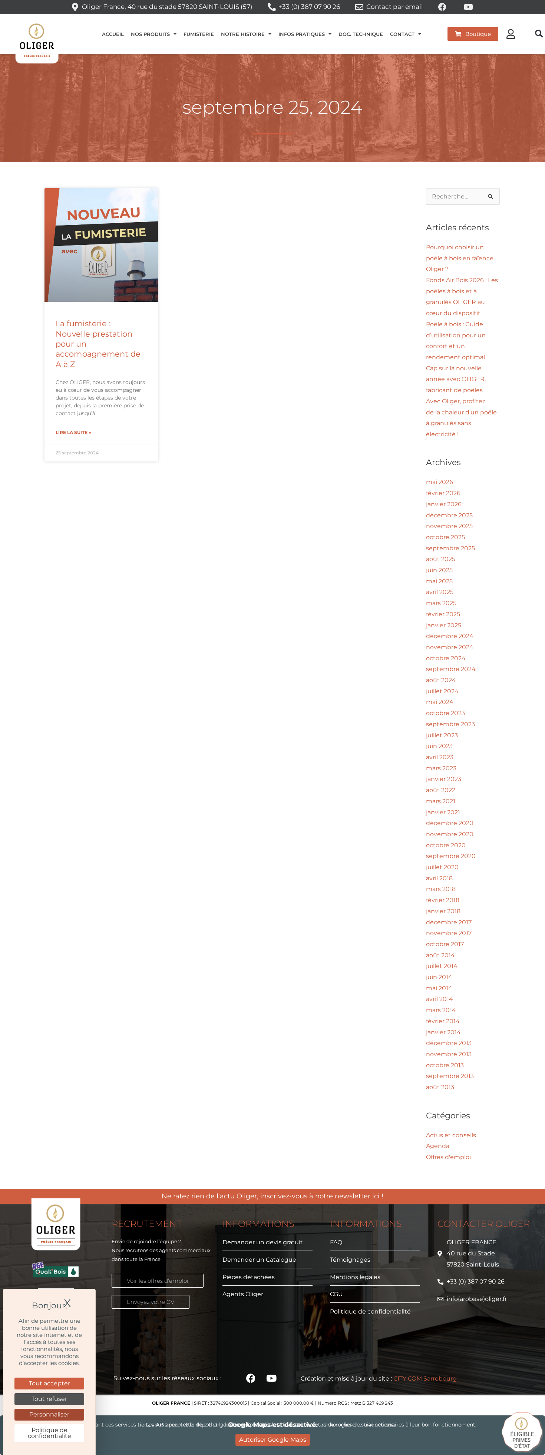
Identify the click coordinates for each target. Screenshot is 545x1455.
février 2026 (443, 493)
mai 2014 (439, 988)
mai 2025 (439, 581)
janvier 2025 (443, 625)
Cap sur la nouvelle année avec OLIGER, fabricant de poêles (456, 379)
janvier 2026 (444, 504)
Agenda (437, 1145)
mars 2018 (441, 888)
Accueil (113, 34)
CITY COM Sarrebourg (425, 1378)
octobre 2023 (445, 713)
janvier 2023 (443, 778)
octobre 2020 (446, 845)
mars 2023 (441, 768)
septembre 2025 (450, 548)
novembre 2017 (449, 933)
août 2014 (440, 955)
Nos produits (150, 34)
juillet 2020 (442, 867)
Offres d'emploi (448, 1157)
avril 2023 (439, 757)
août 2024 (441, 680)
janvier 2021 (443, 812)
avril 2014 (439, 998)
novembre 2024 (449, 647)
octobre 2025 (445, 537)
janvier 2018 (443, 911)
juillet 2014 (442, 966)
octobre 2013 (445, 1065)
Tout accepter (49, 1383)
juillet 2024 (442, 691)
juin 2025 (439, 570)
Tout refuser (49, 1398)
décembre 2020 (449, 823)
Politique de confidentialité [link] (49, 1432)
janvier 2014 (443, 1032)
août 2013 (440, 1087)
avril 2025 (439, 591)
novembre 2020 (449, 834)
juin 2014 (439, 977)
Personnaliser (49, 1414)
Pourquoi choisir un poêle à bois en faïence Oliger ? (459, 258)
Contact (402, 34)
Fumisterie (199, 34)
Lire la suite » (73, 432)
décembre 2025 (449, 515)
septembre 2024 (451, 669)
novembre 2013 (449, 1054)
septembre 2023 (450, 724)
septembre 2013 (450, 1075)
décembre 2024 (449, 636)
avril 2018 (439, 878)
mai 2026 (439, 481)
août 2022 (440, 790)
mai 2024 (439, 701)
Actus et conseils (451, 1135)
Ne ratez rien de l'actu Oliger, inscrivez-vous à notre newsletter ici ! (272, 1196)
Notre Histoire (243, 34)
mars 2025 (441, 603)
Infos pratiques (301, 34)
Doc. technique (360, 34)
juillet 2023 (442, 735)
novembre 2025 (449, 526)
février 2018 (442, 900)
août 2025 (440, 559)
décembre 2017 (449, 922)
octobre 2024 (446, 658)
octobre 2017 (445, 944)
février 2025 (443, 614)
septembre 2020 (451, 856)
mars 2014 (441, 1010)
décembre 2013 (449, 1043)
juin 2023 (439, 746)
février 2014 (443, 1021)
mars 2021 (440, 801)
